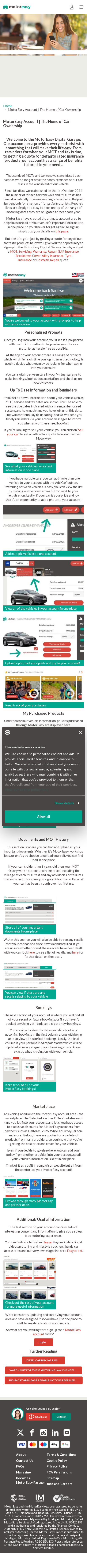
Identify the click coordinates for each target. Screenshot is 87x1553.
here (32, 952)
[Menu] (81, 7)
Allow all (43, 816)
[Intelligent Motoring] (39, 1498)
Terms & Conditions (61, 1454)
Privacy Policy (57, 1466)
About (21, 1454)
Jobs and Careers (59, 1484)
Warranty (39, 251)
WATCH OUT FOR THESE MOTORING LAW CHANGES (42, 1370)
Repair (52, 251)
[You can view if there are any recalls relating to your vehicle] (29, 975)
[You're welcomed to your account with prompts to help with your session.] (43, 294)
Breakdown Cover (28, 256)
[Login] (71, 7)
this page (61, 231)
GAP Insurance (68, 251)
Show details (64, 803)
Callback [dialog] (61, 1416)
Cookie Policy (57, 1460)
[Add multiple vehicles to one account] (43, 527)
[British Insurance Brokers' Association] (18, 1498)
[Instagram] (43, 1433)
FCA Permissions (59, 1472)
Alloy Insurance (53, 256)
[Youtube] (67, 1433)
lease (48, 1242)
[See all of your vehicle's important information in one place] (29, 453)
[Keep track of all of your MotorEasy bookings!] (29, 1069)
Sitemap (53, 1478)
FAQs (20, 1466)
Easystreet (74, 1251)
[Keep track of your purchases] (43, 685)
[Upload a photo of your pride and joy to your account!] (43, 637)
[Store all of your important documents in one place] (29, 909)
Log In (42, 1342)
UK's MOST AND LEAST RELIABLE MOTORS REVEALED (42, 1380)
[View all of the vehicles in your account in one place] (43, 582)
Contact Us (24, 1460)
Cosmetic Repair (47, 260)
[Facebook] (32, 1433)
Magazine (23, 1472)
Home (7, 106)
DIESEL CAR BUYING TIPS (41, 1360)
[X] (20, 1432)
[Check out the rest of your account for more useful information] (29, 1277)
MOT (13, 251)
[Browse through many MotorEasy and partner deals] (29, 1186)
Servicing (25, 251)
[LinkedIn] (55, 1433)
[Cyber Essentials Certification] (64, 1498)
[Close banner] (80, 732)
